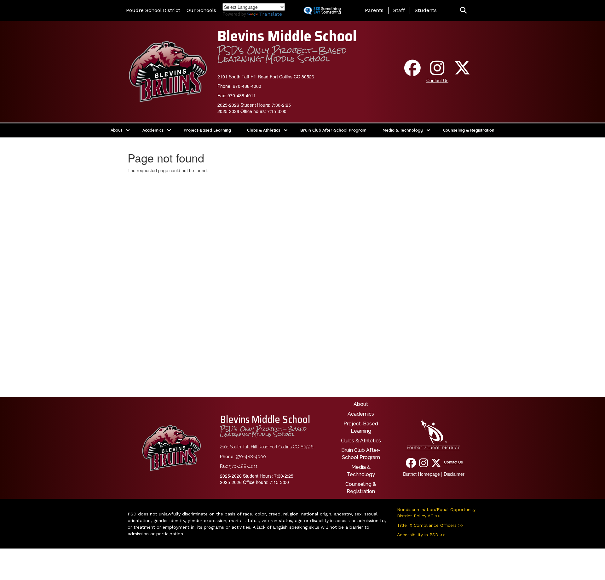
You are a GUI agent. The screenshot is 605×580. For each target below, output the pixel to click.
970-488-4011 (242, 95)
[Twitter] (462, 72)
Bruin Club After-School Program (333, 130)
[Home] (168, 71)
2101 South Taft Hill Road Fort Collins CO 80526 (265, 76)
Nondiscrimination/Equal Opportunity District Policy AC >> (436, 512)
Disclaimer (454, 473)
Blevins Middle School (287, 36)
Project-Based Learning (207, 130)
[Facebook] (412, 72)
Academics (153, 130)
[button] (463, 10)
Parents (374, 10)
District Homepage (421, 473)
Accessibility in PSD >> (421, 534)
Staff (399, 10)
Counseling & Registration (468, 130)
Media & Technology (403, 130)
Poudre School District (153, 10)
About (116, 130)
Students (426, 10)
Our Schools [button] (201, 10)
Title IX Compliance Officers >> (430, 525)
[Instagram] (437, 72)
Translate (270, 14)
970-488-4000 (247, 86)
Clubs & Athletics (263, 130)
